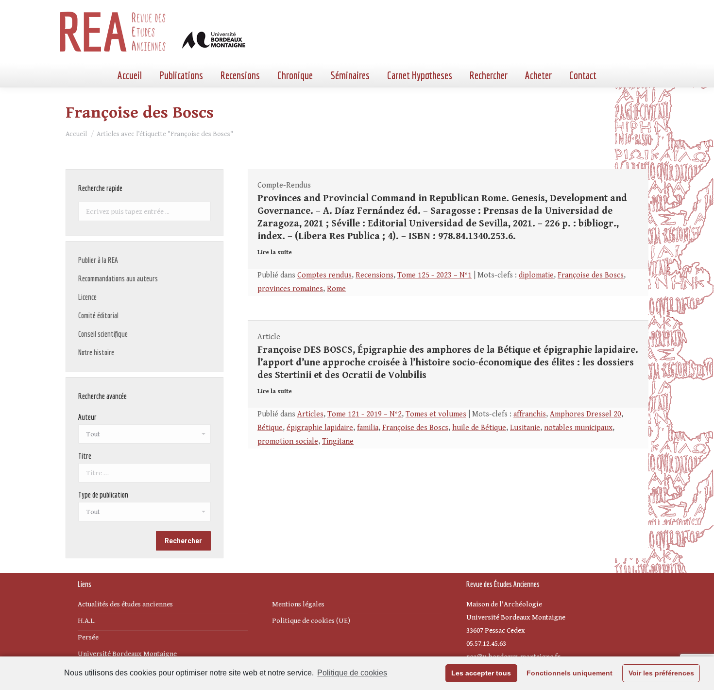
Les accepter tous (481, 673)
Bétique (270, 427)
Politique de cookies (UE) (311, 621)
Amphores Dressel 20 (585, 414)
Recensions (374, 275)
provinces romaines (290, 288)
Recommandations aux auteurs (118, 278)
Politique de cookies (352, 673)
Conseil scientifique (103, 333)
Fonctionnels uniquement (569, 673)
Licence (87, 297)
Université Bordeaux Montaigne (127, 654)
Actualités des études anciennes (125, 604)
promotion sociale (287, 441)
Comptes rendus (324, 275)
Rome (336, 288)
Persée (88, 637)
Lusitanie (525, 427)
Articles (310, 414)
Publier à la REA (98, 260)
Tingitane (338, 441)
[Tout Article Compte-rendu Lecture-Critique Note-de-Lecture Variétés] (144, 514)
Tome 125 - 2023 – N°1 (434, 275)
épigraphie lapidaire (320, 427)
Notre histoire (96, 352)
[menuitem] (130, 75)
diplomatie (536, 275)
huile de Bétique (479, 427)
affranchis (529, 414)
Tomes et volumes (436, 414)
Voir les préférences (661, 673)
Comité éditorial (98, 315)
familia (367, 427)
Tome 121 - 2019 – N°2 (364, 414)
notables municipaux (578, 427)
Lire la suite (274, 252)
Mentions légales (298, 604)
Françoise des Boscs (591, 275)
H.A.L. (87, 621)
